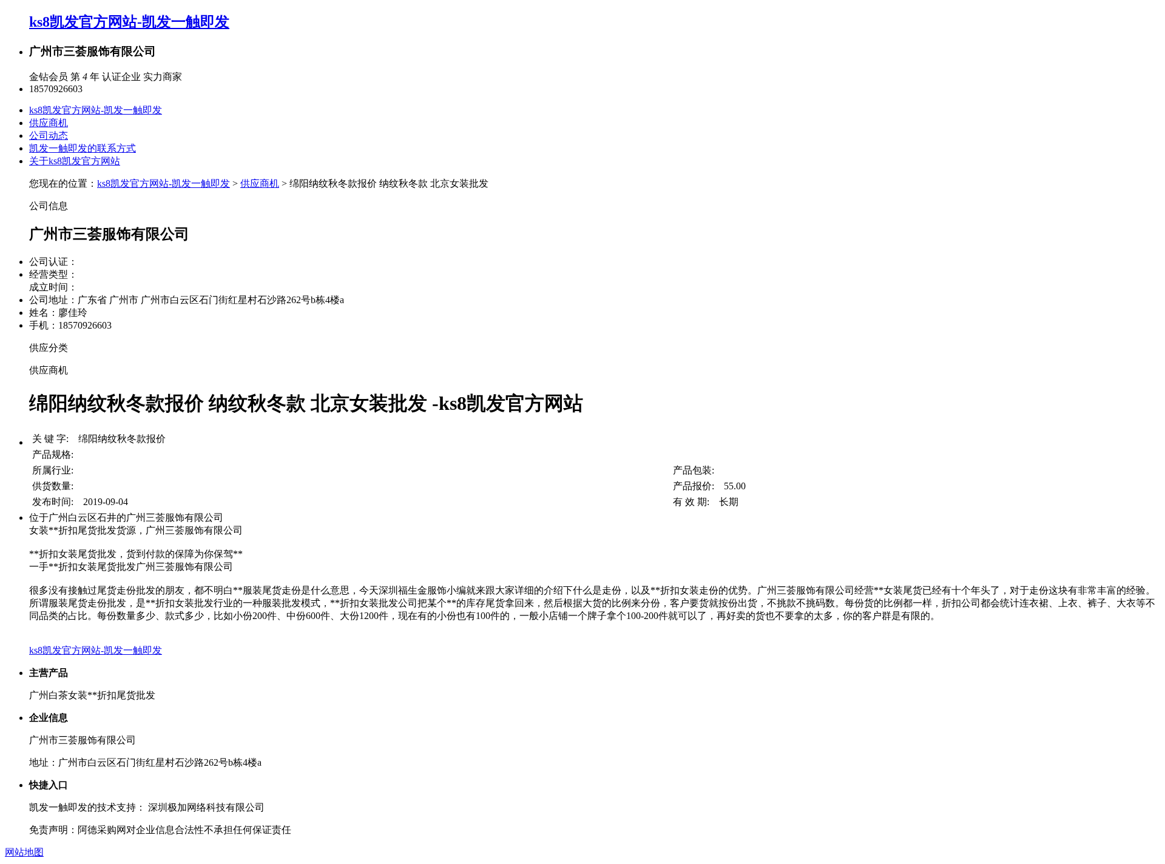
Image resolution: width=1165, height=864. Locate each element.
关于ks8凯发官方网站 (74, 161)
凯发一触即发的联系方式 (82, 148)
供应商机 (48, 123)
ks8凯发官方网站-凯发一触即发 (129, 22)
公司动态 (48, 135)
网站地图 (24, 852)
